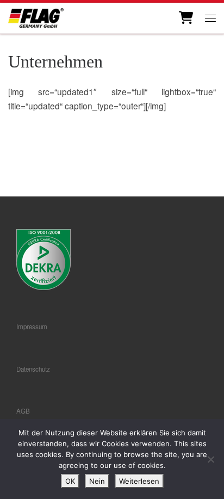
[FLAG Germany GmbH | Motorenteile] (36, 16)
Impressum (31, 326)
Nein (97, 481)
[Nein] (210, 459)
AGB (23, 410)
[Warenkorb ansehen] (185, 18)
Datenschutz (33, 369)
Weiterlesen (139, 481)
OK (70, 481)
